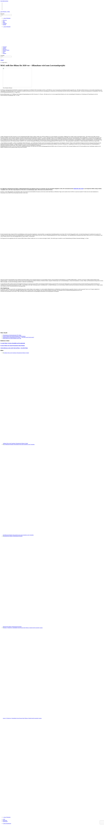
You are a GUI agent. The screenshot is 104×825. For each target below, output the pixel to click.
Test (3, 52)
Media (4, 22)
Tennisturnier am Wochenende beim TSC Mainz (12, 335)
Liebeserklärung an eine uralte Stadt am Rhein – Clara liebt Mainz (14, 347)
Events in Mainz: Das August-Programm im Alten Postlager (14, 336)
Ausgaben (5, 23)
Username (2, 13)
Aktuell (4, 47)
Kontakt (4, 24)
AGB (4, 819)
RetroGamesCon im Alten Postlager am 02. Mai (12, 338)
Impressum (5, 820)
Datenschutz (5, 821)
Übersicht (5, 46)
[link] (78, 188)
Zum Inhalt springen (4, 1)
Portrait (4, 51)
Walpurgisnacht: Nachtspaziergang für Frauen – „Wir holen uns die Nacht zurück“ (18, 337)
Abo (4, 21)
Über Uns (5, 20)
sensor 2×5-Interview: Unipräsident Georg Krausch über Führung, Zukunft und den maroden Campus (22, 718)
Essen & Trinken (6, 50)
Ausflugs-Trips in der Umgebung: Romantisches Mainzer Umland (15, 443)
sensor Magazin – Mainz (5, 11)
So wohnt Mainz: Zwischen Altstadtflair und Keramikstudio (12, 343)
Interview (4, 48)
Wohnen (4, 53)
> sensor (6, 18)
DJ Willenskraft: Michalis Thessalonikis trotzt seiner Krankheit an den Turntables (18, 534)
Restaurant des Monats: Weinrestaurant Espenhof (12, 626)
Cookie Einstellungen (7, 823)
